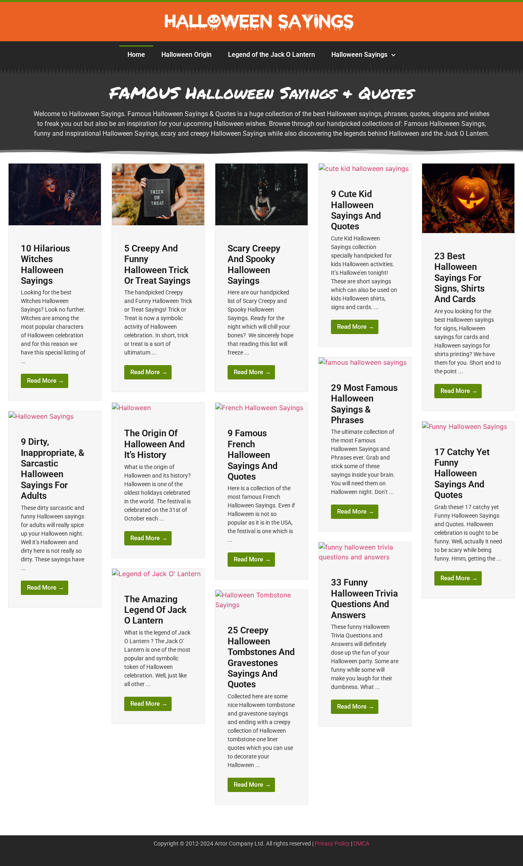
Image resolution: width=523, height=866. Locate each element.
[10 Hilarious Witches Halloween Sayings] (55, 223)
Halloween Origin (186, 54)
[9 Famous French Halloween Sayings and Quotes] (259, 408)
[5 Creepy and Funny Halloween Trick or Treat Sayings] (158, 223)
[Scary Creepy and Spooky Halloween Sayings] (261, 223)
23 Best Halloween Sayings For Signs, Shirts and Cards (459, 278)
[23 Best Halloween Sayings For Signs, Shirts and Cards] (468, 231)
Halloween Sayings (359, 54)
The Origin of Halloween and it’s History (154, 444)
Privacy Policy (332, 843)
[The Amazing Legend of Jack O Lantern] (156, 574)
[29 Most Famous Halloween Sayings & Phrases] (363, 362)
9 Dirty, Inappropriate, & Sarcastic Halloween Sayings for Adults (52, 469)
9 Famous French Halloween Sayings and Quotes (252, 455)
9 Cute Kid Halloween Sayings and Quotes (356, 210)
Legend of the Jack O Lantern (271, 54)
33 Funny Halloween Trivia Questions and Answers (364, 598)
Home (136, 54)
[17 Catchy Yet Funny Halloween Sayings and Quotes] (464, 426)
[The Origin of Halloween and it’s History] (131, 408)
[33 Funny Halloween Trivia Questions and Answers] (365, 557)
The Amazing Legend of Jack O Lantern (155, 610)
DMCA (361, 843)
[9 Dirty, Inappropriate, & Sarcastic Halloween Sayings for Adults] (41, 416)
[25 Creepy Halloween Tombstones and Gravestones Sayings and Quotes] (261, 605)
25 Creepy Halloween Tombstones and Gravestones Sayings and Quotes (261, 657)
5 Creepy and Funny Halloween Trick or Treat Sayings (157, 264)
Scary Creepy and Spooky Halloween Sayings (254, 264)
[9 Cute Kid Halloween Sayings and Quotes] (364, 168)
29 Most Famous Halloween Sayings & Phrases (364, 404)
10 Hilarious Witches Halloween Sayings (45, 264)
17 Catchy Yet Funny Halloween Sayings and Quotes (461, 473)
